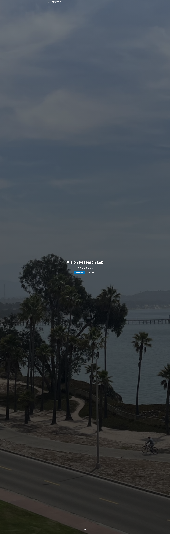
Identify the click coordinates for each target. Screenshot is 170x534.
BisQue (101, 2)
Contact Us (91, 272)
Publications (108, 2)
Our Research (79, 272)
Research (115, 2)
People (96, 2)
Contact (121, 2)
